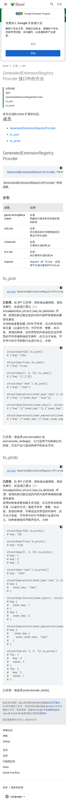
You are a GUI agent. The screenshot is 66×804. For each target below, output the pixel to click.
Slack (6, 767)
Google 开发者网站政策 (47, 709)
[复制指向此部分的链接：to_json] (19, 279)
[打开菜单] (5, 4)
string (11, 291)
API (24, 66)
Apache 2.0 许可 (54, 706)
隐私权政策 (17, 787)
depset (34, 261)
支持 (5, 755)
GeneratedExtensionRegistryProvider (33, 128)
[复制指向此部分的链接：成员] (14, 119)
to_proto (15, 141)
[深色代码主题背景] (61, 168)
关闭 (33, 44)
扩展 (15, 66)
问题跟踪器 (9, 761)
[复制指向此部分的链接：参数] (13, 198)
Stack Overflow (11, 772)
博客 (5, 735)
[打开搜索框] (52, 4)
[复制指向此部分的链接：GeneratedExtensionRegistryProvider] (21, 159)
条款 (5, 787)
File (48, 261)
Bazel (5, 66)
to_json (14, 134)
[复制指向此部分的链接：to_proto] (21, 458)
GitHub (6, 741)
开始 (33, 53)
